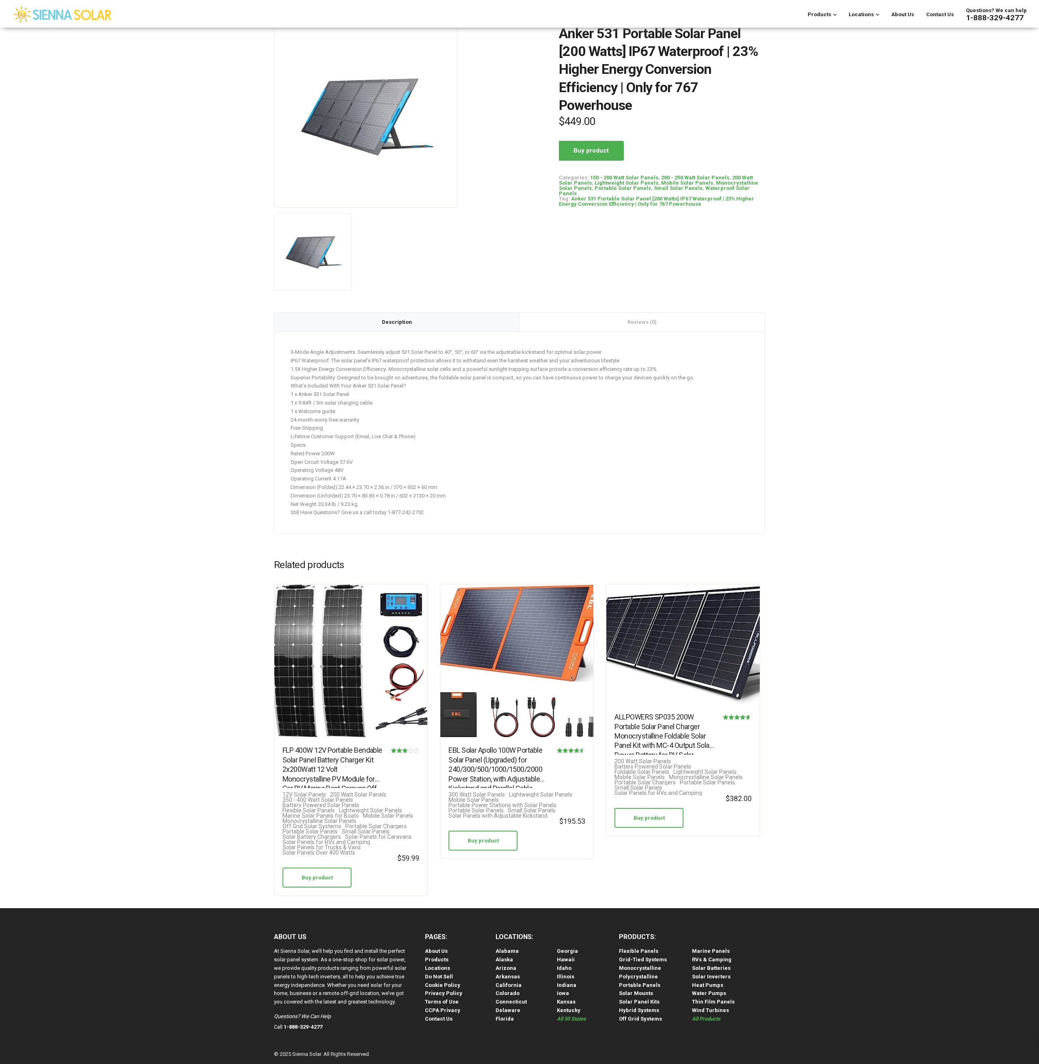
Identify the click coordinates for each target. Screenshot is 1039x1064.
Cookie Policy (442, 985)
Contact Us (940, 14)
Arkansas (508, 977)
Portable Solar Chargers (376, 826)
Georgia (567, 951)
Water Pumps (709, 993)
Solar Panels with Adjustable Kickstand (498, 815)
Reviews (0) (642, 322)
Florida (505, 1019)
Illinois (565, 977)
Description (397, 322)
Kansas (566, 1002)
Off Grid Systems (640, 1019)
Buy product (591, 150)
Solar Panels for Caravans (378, 837)
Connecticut (511, 1002)
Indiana (566, 985)
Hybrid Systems (639, 1010)
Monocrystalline (640, 968)
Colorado (508, 993)
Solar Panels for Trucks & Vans (321, 847)
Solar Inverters (711, 977)
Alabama (507, 951)
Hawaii (566, 959)
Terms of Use (442, 1002)
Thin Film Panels (713, 1002)
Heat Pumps (707, 985)
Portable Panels (639, 985)
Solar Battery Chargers (311, 837)
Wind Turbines (710, 1010)
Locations (861, 14)
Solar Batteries (711, 968)
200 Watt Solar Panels (358, 794)
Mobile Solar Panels (687, 183)
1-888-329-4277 (995, 17)
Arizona (506, 968)
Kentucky (568, 1010)
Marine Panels (711, 951)
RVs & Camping (711, 959)
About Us (902, 14)
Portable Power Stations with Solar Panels (502, 805)
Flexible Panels (638, 951)
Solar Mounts (636, 993)
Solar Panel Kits (639, 1002)
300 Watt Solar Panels (476, 794)
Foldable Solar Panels (641, 772)
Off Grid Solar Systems (311, 826)
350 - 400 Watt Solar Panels (317, 800)
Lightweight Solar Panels (626, 183)
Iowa (563, 993)
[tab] (397, 322)
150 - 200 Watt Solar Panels (624, 177)
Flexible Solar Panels (308, 810)
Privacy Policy (443, 993)
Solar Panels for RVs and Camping (326, 842)
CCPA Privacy (442, 1010)
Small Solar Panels (678, 188)
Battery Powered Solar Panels (320, 805)
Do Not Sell (439, 977)
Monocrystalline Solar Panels (319, 821)
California (509, 985)
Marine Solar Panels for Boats (320, 815)
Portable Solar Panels (623, 188)
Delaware (508, 1010)
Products (819, 14)
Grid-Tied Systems (643, 959)
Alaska (504, 959)
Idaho (564, 968)
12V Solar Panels (304, 794)
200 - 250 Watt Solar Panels (695, 177)
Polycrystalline (638, 977)
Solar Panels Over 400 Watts (318, 852)
